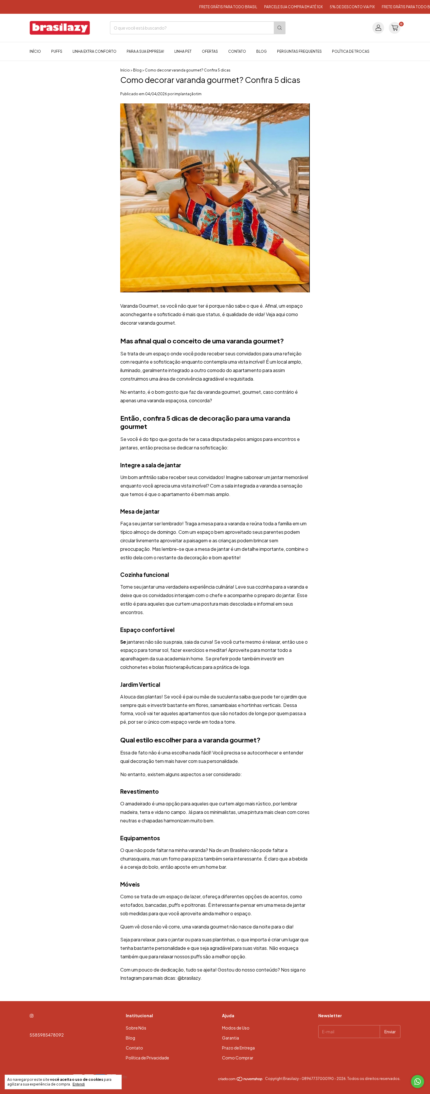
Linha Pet (183, 51)
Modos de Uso (236, 1027)
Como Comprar (237, 1057)
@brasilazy (189, 978)
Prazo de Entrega (238, 1047)
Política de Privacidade (147, 1057)
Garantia (230, 1037)
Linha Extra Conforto (94, 51)
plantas (153, 696)
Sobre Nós (136, 1027)
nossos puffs (188, 956)
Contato (237, 51)
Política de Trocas (350, 51)
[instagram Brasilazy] (32, 1015)
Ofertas (210, 51)
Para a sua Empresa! (145, 51)
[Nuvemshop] (240, 1080)
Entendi (79, 1084)
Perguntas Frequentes (299, 51)
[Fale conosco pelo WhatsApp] (417, 1081)
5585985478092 (47, 1034)
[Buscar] (279, 27)
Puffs (56, 51)
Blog (261, 51)
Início (35, 51)
